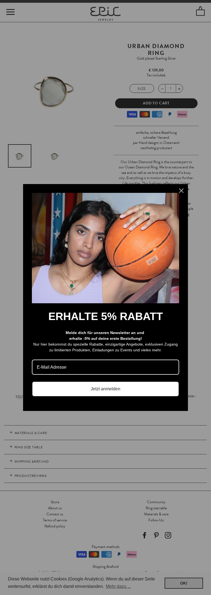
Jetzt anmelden (105, 389)
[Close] (181, 190)
